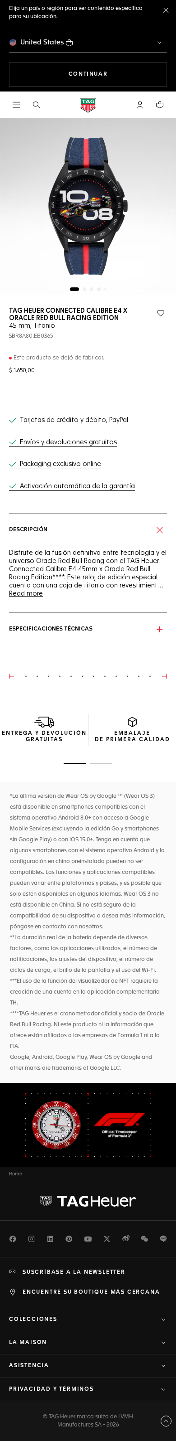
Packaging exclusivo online (60, 464)
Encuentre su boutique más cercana (91, 1292)
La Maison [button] (28, 1342)
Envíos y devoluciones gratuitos (68, 442)
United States (42, 42)
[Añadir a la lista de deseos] (160, 313)
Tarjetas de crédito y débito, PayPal (74, 420)
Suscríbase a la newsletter (74, 1272)
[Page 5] (105, 289)
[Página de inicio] (88, 105)
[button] (140, 104)
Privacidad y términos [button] (51, 1389)
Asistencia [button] (29, 1365)
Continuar (118, 74)
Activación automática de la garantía (77, 486)
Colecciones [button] (33, 1319)
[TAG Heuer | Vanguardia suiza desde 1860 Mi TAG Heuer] (88, 1201)
